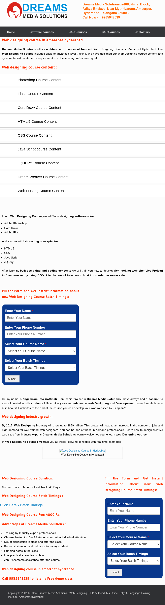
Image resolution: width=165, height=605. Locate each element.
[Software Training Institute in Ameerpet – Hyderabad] (37, 10)
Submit (12, 378)
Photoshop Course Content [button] (39, 80)
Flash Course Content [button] (35, 94)
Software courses (42, 32)
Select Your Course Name (25, 344)
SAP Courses (111, 32)
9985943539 (110, 17)
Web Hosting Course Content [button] (41, 191)
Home (11, 32)
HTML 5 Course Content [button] (37, 122)
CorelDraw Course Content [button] (39, 108)
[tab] (82, 80)
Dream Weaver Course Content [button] (42, 177)
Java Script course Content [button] (39, 149)
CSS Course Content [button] (34, 135)
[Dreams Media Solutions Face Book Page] (134, 13)
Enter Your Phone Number (25, 327)
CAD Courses (78, 32)
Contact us (142, 32)
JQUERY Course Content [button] (38, 163)
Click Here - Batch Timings (21, 505)
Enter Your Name (19, 311)
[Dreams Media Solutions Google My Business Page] (137, 13)
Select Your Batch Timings (25, 360)
